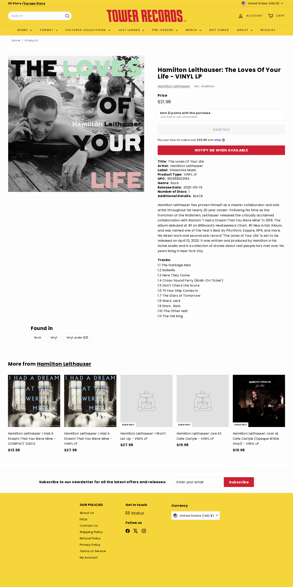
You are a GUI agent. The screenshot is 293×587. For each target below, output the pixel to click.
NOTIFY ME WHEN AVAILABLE (221, 150)
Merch (192, 30)
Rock (37, 338)
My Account (89, 557)
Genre (23, 30)
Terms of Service (93, 551)
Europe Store (34, 3)
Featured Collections (86, 30)
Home (16, 40)
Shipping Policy (91, 532)
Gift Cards (219, 30)
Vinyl (53, 338)
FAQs (84, 519)
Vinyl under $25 (77, 338)
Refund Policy (90, 538)
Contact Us (89, 525)
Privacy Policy (90, 545)
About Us (87, 513)
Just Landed (129, 30)
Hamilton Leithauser (174, 86)
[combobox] (40, 16)
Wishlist (268, 30)
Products (31, 40)
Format (47, 30)
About (243, 30)
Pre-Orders (163, 30)
